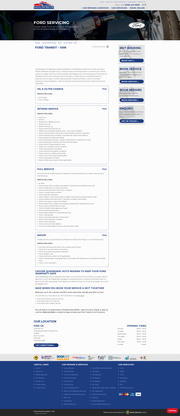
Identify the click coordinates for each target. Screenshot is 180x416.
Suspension (68, 401)
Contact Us (141, 2)
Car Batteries (96, 374)
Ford (121, 374)
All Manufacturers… (127, 387)
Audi (121, 368)
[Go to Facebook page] (143, 5)
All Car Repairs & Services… (101, 404)
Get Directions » (45, 345)
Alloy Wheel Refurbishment (102, 368)
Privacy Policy (40, 384)
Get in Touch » (130, 121)
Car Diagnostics (97, 391)
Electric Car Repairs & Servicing (75, 391)
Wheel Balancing (70, 404)
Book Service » (130, 81)
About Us (109, 2)
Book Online (137, 8)
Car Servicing (119, 8)
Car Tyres (95, 384)
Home (102, 2)
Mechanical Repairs (99, 394)
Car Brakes (96, 378)
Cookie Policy (40, 387)
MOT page (80, 296)
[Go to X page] (145, 5)
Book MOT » (128, 60)
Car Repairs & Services (96, 8)
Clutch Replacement (71, 387)
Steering (95, 397)
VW (121, 384)
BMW (122, 371)
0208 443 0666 (127, 5)
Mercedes (123, 378)
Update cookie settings (41, 413)
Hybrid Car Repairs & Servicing (74, 394)
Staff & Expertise (119, 2)
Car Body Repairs (70, 378)
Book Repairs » (130, 100)
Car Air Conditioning (71, 374)
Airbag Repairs (69, 368)
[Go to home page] (44, 5)
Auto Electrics (69, 371)
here (68, 312)
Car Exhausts (68, 381)
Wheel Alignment (98, 401)
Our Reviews (131, 2)
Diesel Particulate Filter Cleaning (103, 387)
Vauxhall (123, 381)
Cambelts (95, 371)
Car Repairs (96, 381)
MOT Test (67, 397)
